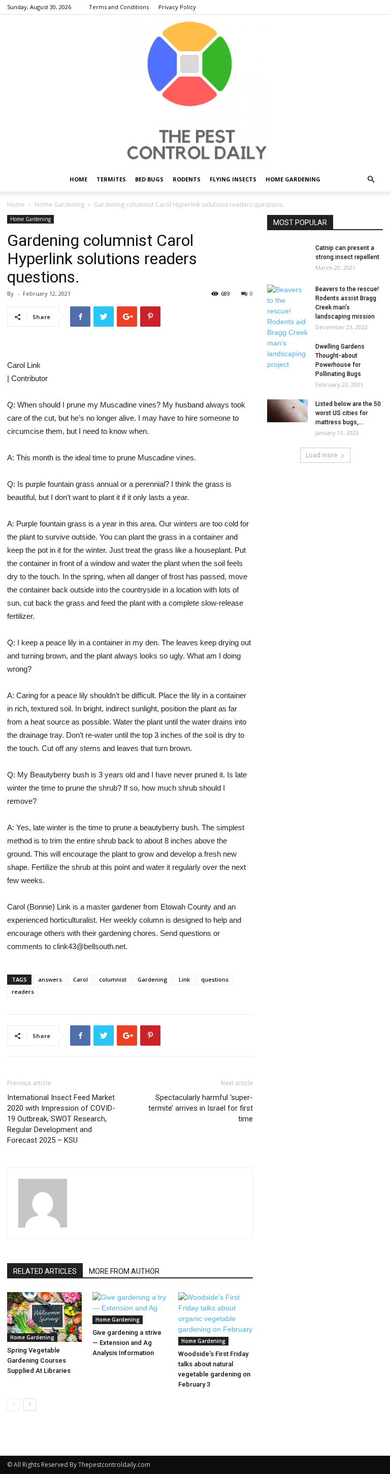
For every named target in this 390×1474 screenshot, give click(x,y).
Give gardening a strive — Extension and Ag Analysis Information (126, 1343)
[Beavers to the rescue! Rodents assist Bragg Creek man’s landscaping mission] (287, 327)
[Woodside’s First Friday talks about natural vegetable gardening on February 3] (215, 1318)
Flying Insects (233, 179)
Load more (322, 455)
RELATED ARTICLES (45, 1271)
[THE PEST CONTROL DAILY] (195, 91)
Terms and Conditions (119, 7)
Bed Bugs (149, 179)
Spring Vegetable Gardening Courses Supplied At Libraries (39, 1360)
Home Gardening (293, 179)
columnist (112, 979)
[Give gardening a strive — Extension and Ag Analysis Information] (129, 1308)
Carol (80, 979)
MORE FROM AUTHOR (124, 1271)
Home (78, 179)
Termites (111, 179)
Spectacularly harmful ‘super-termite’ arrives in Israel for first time (200, 1108)
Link (184, 979)
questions (215, 979)
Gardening (153, 979)
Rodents (187, 179)
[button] (371, 179)
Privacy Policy (177, 7)
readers (23, 991)
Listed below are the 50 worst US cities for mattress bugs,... (348, 413)
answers (50, 979)
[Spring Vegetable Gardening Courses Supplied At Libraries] (44, 1317)
